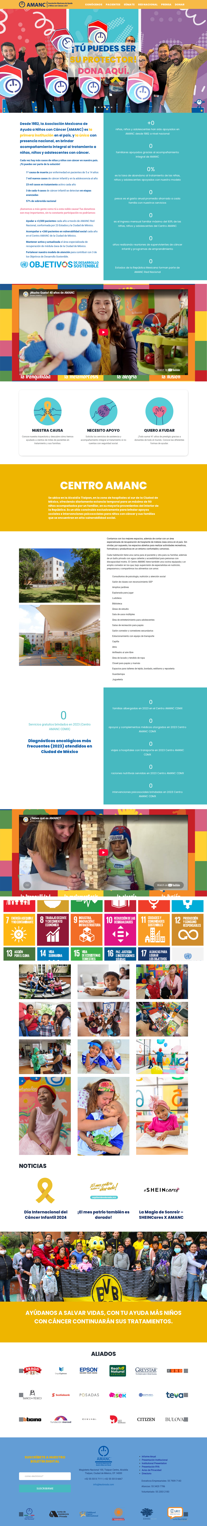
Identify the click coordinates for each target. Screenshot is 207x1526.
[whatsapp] (121, 1491)
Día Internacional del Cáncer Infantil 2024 (45, 1214)
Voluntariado (148, 1491)
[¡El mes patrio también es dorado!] (103, 1190)
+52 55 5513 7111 (93, 1479)
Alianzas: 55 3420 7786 (153, 1486)
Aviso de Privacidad (151, 1470)
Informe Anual (149, 1456)
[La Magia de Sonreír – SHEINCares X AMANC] (161, 1190)
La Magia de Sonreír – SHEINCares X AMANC (161, 1214)
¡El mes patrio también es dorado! (103, 1214)
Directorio (146, 1473)
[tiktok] (97, 1491)
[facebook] (79, 1491)
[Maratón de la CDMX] (103, 61)
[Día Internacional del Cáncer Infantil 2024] (46, 1190)
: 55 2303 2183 (161, 1491)
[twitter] (85, 1491)
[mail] (127, 1491)
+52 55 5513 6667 (113, 1479)
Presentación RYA (150, 1466)
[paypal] (115, 1491)
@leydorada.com (105, 1484)
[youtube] (103, 1491)
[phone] (103, 1498)
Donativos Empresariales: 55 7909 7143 (161, 1481)
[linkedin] (109, 1491)
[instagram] (91, 1491)
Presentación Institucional (155, 1460)
